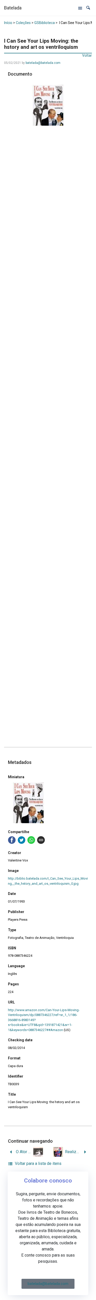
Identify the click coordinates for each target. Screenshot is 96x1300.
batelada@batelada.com (43, 63)
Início (8, 23)
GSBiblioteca (44, 23)
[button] (88, 8)
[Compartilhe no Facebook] (12, 840)
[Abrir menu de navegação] (80, 8)
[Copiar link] (41, 840)
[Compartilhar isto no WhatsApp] (31, 840)
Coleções (23, 23)
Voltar (87, 55)
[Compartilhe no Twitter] (21, 840)
